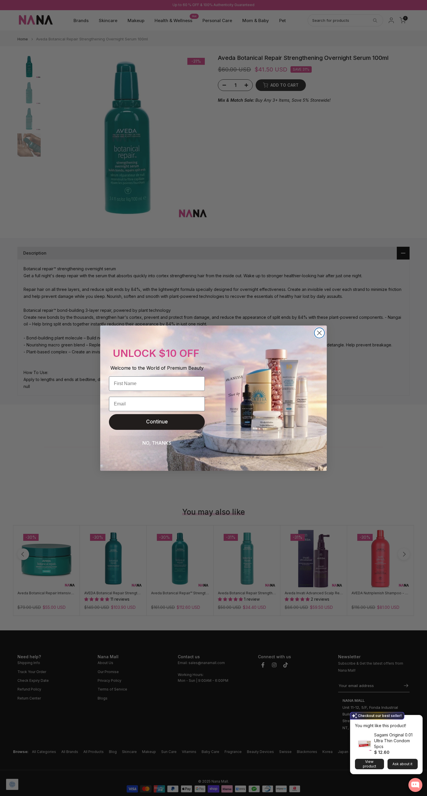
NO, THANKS (156, 443)
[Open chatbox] (415, 785)
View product (369, 763)
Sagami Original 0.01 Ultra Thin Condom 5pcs (393, 740)
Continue (157, 422)
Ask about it (402, 764)
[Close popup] (416, 720)
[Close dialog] (319, 333)
